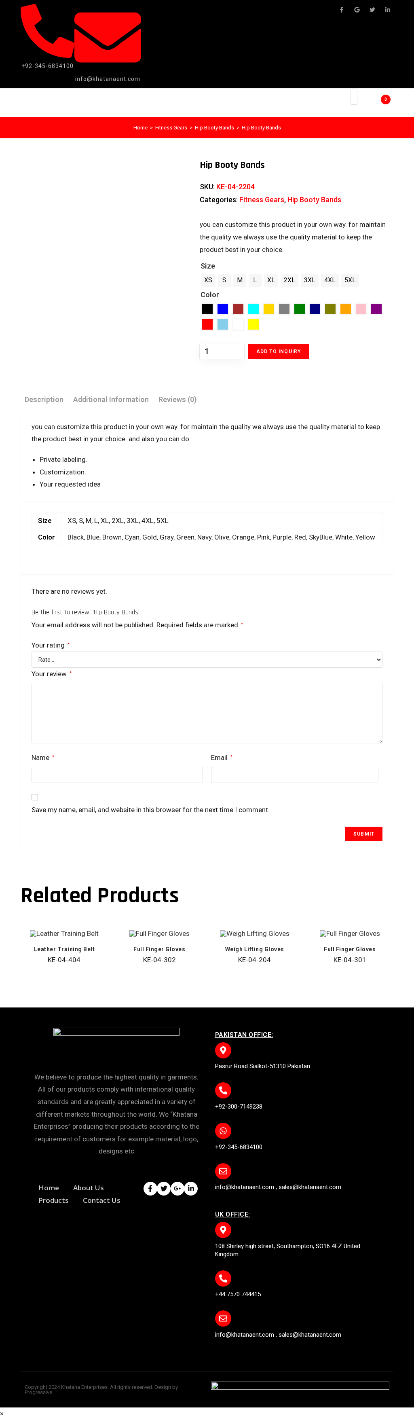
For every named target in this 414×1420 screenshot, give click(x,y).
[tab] (44, 399)
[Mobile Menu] (333, 103)
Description (44, 399)
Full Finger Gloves (159, 949)
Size (208, 266)
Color (210, 294)
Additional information (111, 399)
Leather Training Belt (64, 949)
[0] (374, 103)
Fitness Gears (171, 128)
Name (43, 757)
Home (140, 128)
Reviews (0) (177, 399)
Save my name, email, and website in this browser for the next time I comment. (151, 810)
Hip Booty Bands (214, 128)
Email (221, 757)
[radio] (208, 281)
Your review (52, 674)
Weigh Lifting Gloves (254, 949)
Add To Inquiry (278, 351)
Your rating (51, 645)
